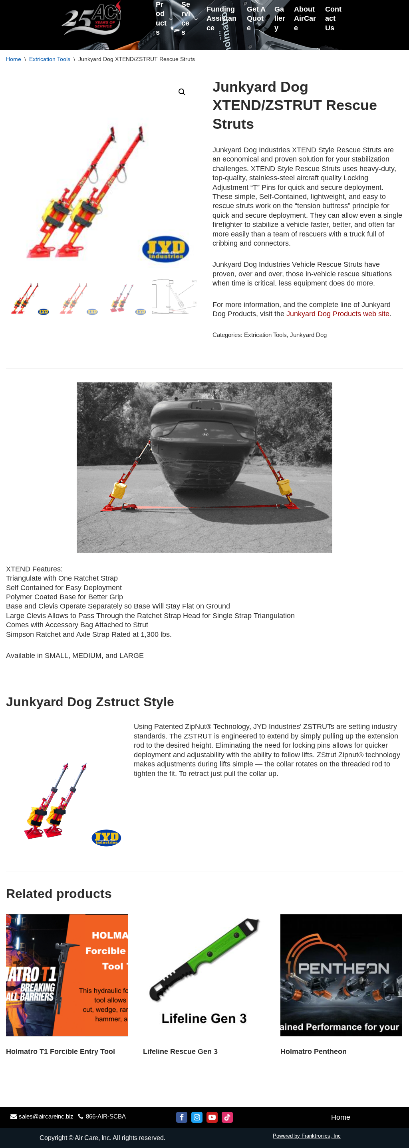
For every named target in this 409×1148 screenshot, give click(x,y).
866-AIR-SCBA (106, 1116)
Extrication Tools (49, 59)
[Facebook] (181, 1117)
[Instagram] (197, 1117)
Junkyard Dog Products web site (337, 314)
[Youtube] (212, 1117)
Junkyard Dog (308, 335)
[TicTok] (227, 1117)
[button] (182, 92)
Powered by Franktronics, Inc (307, 1136)
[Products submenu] (171, 18)
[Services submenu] (196, 18)
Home (13, 59)
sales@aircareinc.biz (46, 1116)
